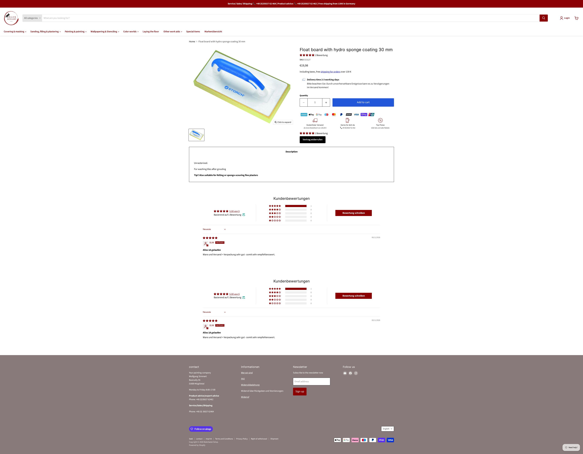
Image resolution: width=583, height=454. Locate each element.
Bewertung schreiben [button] (354, 213)
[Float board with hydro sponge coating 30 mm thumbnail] (196, 135)
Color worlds (130, 31)
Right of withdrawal (259, 438)
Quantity (304, 95)
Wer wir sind (247, 372)
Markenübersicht (213, 31)
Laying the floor (151, 31)
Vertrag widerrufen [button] (312, 139)
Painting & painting (75, 31)
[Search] (544, 18)
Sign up (299, 391)
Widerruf (245, 397)
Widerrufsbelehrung (250, 384)
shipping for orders (330, 71)
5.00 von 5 (234, 211)
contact (199, 438)
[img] (210, 238)
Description (292, 151)
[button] (307, 55)
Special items (193, 31)
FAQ (243, 378)
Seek (191, 438)
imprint (209, 438)
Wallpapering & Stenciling (104, 31)
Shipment (274, 438)
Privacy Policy (242, 438)
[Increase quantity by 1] (326, 102)
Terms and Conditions (224, 438)
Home (192, 41)
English (386, 428)
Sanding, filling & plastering (44, 31)
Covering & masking (14, 31)
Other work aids (172, 31)
